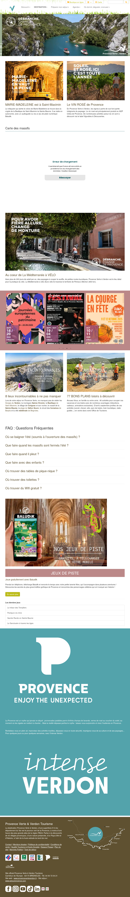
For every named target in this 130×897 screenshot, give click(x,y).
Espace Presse (47, 847)
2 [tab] (63, 348)
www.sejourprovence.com (15, 880)
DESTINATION (40, 7)
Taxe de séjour (30, 849)
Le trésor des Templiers (16, 607)
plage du (29, 408)
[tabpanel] (105, 319)
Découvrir (25, 7)
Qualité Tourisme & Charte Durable (25, 847)
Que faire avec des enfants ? (24, 462)
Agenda (76, 7)
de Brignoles (28, 410)
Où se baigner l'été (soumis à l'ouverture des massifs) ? (42, 436)
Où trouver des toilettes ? (22, 479)
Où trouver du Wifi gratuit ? (23, 488)
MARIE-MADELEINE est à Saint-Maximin (33, 104)
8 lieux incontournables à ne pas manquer (33, 396)
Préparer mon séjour (59, 7)
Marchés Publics (16, 849)
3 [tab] (67, 348)
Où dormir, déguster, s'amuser (96, 7)
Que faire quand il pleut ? (22, 454)
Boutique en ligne (76, 2)
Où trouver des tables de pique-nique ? (31, 471)
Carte (99, 2)
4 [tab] (70, 348)
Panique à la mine (14, 613)
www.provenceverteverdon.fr (25, 878)
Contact (8, 844)
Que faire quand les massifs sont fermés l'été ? (36, 445)
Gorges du (12, 403)
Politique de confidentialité (38, 844)
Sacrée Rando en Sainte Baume (20, 618)
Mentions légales (20, 844)
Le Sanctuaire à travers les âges (20, 623)
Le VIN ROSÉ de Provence (85, 104)
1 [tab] (59, 348)
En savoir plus (12, 594)
